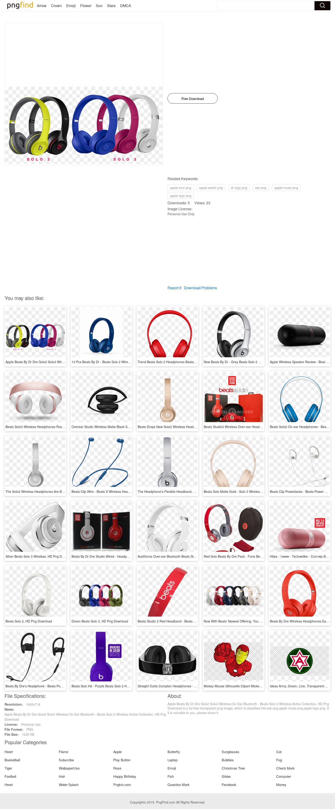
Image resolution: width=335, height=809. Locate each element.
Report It (174, 287)
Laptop (173, 759)
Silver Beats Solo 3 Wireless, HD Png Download (39, 556)
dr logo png (239, 187)
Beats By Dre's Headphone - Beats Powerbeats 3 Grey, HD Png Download (58, 686)
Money (281, 784)
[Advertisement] (84, 55)
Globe (226, 776)
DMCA (125, 5)
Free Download (192, 98)
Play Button (121, 759)
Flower (85, 5)
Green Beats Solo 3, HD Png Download (100, 621)
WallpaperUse (69, 768)
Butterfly (174, 751)
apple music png (286, 187)
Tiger (8, 768)
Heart (9, 751)
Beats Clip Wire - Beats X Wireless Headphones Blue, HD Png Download (124, 491)
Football (10, 776)
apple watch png (211, 187)
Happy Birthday (124, 776)
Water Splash (69, 784)
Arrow (41, 5)
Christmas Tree (233, 768)
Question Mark (179, 784)
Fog (279, 759)
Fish (171, 776)
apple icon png (180, 187)
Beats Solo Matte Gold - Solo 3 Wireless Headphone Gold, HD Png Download (259, 491)
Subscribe (66, 759)
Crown (56, 5)
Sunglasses (230, 751)
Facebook (229, 784)
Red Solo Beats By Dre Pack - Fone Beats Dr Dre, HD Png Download (253, 556)
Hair (62, 776)
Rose (117, 768)
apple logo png (180, 195)
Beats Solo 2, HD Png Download (28, 621)
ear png (260, 187)
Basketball (12, 759)
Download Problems (200, 287)
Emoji (71, 5)
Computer (283, 776)
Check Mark (285, 768)
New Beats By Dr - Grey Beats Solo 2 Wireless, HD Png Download (251, 362)
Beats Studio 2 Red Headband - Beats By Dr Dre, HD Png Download (187, 621)
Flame (63, 751)
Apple (117, 751)
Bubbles (228, 759)
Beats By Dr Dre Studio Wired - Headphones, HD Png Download (118, 556)
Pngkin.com (122, 784)
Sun (99, 5)
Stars (111, 5)
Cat (278, 751)
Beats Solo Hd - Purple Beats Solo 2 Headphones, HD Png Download (121, 686)
